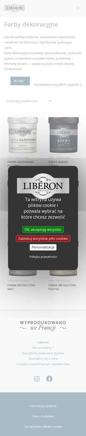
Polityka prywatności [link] (43, 256)
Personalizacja (43, 247)
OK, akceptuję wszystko (43, 229)
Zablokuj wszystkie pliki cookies (43, 238)
